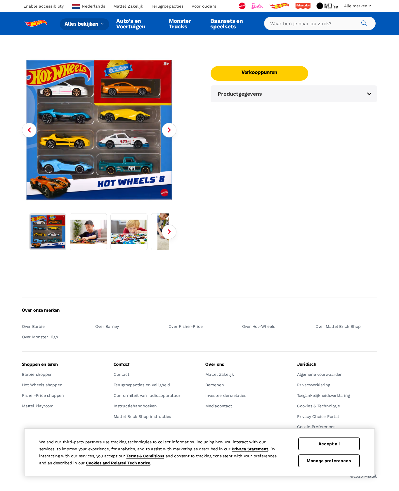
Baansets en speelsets (226, 24)
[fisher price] (303, 6)
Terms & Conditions (145, 456)
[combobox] (320, 23)
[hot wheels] (280, 6)
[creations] (328, 6)
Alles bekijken (82, 24)
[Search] (363, 22)
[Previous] (29, 130)
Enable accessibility (43, 6)
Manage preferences (329, 460)
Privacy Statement (250, 449)
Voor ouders (204, 6)
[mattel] (242, 6)
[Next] (169, 130)
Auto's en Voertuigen (130, 24)
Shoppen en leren (40, 365)
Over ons (214, 365)
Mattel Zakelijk (128, 6)
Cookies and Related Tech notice (118, 463)
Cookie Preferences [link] (316, 427)
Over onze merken (41, 311)
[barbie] (258, 6)
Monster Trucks (180, 24)
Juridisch (306, 365)
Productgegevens (240, 94)
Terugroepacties (168, 6)
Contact (121, 365)
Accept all (329, 443)
